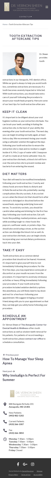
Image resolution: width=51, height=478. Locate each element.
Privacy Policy (13, 475)
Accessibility (38, 475)
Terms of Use (25, 475)
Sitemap (39, 471)
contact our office (34, 338)
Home (5, 24)
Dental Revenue (28, 471)
